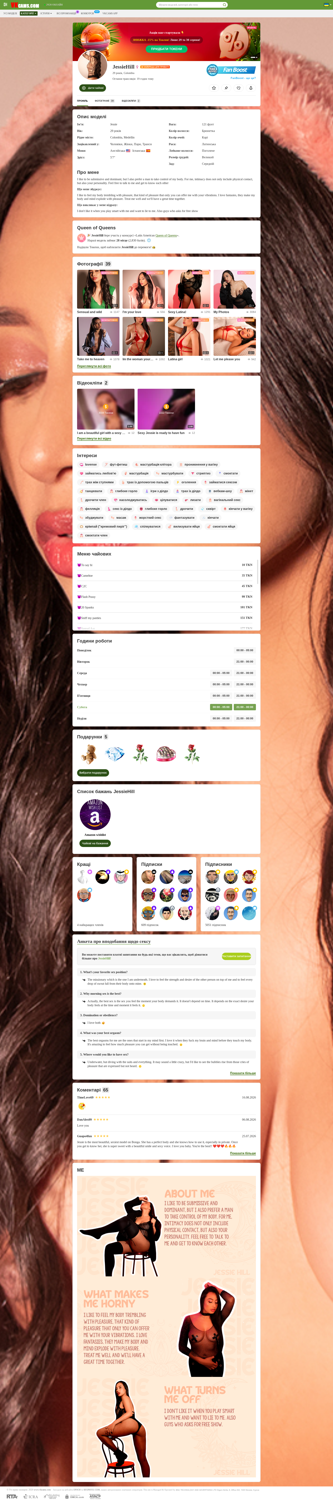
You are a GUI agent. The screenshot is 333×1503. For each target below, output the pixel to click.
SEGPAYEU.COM (92, 1490)
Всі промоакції (66, 13)
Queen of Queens (166, 235)
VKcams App (110, 13)
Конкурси (87, 13)
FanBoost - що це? (243, 78)
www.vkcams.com (42, 1490)
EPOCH (77, 1490)
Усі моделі (10, 13)
